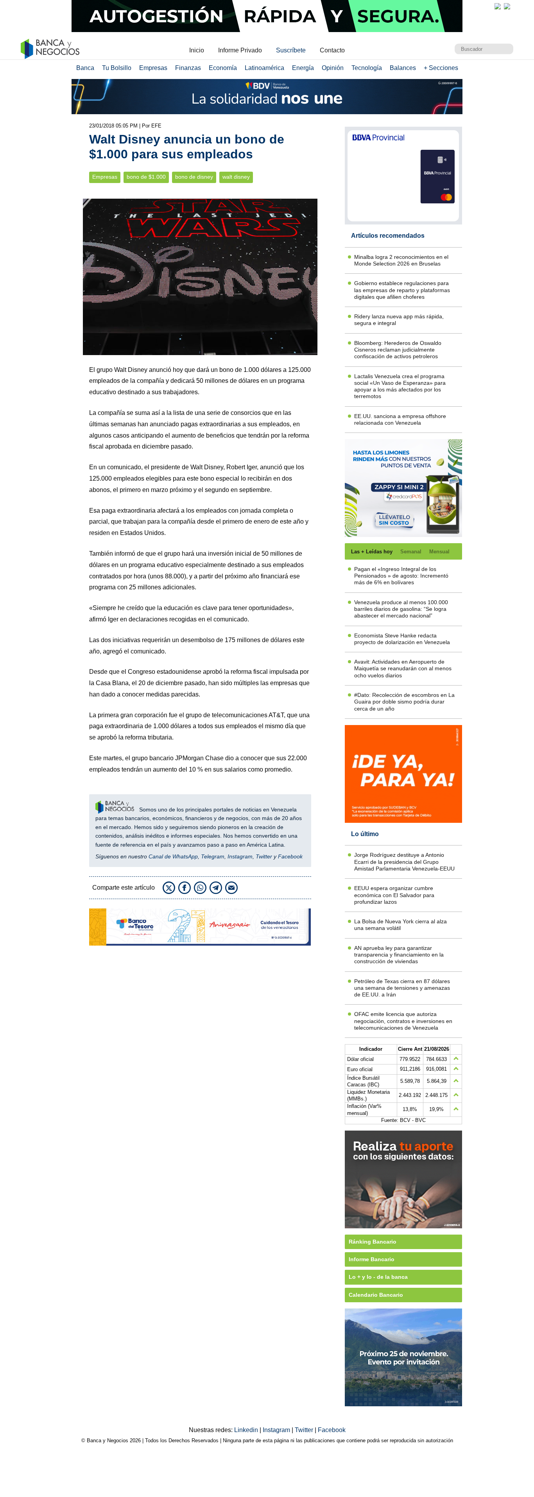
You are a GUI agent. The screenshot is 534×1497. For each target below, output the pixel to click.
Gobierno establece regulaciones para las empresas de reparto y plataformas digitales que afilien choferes (402, 290)
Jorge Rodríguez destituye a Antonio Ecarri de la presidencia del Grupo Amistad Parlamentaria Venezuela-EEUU (404, 862)
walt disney (236, 177)
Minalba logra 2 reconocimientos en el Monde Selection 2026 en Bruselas (401, 260)
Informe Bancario (371, 1259)
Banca (85, 68)
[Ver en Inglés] (498, 6)
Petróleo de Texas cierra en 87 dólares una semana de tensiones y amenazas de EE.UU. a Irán (402, 988)
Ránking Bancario (372, 1242)
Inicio (196, 50)
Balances (403, 68)
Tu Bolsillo (116, 68)
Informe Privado (240, 50)
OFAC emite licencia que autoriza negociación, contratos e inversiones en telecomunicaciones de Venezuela (403, 1021)
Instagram (240, 856)
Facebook (290, 856)
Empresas (153, 68)
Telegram (212, 856)
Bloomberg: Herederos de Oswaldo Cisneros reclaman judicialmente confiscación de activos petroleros (397, 350)
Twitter (264, 856)
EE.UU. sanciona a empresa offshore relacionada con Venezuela (400, 419)
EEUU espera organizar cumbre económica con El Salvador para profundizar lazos (394, 895)
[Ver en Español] (507, 6)
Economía (223, 68)
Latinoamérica (264, 68)
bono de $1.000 (146, 177)
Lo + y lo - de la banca (378, 1277)
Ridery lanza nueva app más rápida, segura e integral (399, 319)
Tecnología (366, 68)
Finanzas (188, 68)
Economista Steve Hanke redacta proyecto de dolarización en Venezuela (402, 638)
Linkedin (247, 1430)
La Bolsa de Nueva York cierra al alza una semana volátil (400, 924)
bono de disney (194, 177)
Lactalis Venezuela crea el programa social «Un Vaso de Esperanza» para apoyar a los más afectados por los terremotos (400, 386)
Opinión (333, 68)
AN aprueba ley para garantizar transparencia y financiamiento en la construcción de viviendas (399, 955)
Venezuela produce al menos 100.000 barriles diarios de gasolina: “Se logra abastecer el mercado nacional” (401, 609)
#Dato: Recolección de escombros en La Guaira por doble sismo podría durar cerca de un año (404, 702)
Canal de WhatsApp (173, 856)
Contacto (332, 50)
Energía (303, 68)
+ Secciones (441, 68)
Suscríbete (291, 50)
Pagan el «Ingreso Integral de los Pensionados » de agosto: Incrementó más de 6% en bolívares (401, 576)
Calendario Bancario (376, 1295)
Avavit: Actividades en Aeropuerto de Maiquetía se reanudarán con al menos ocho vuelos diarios (403, 668)
